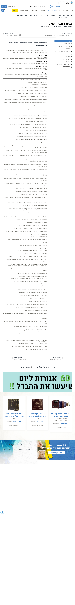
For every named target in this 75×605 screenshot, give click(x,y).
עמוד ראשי (66, 15)
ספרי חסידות (66, 59)
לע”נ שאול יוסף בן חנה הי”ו (21, 449)
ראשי (72, 10)
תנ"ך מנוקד (67, 44)
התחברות (10, 6)
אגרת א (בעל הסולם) (11, 34)
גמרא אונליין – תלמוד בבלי (62, 51)
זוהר (69, 54)
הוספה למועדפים (55, 6)
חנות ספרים (33, 10)
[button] (2, 512)
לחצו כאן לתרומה (56, 453)
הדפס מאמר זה (42, 26)
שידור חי (54, 10)
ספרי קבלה (67, 56)
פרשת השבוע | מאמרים (63, 64)
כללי (56, 418)
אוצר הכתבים (42, 10)
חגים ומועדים (63, 418)
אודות (27, 10)
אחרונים (68, 62)
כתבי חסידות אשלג (21, 15)
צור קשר (21, 10)
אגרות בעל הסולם (46, 15)
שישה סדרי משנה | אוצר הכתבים (63, 47)
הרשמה (4, 6)
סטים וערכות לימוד (61, 420)
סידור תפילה (66, 67)
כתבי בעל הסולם (34, 15)
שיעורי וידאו (65, 10)
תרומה (15, 10)
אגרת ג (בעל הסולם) (64, 34)
